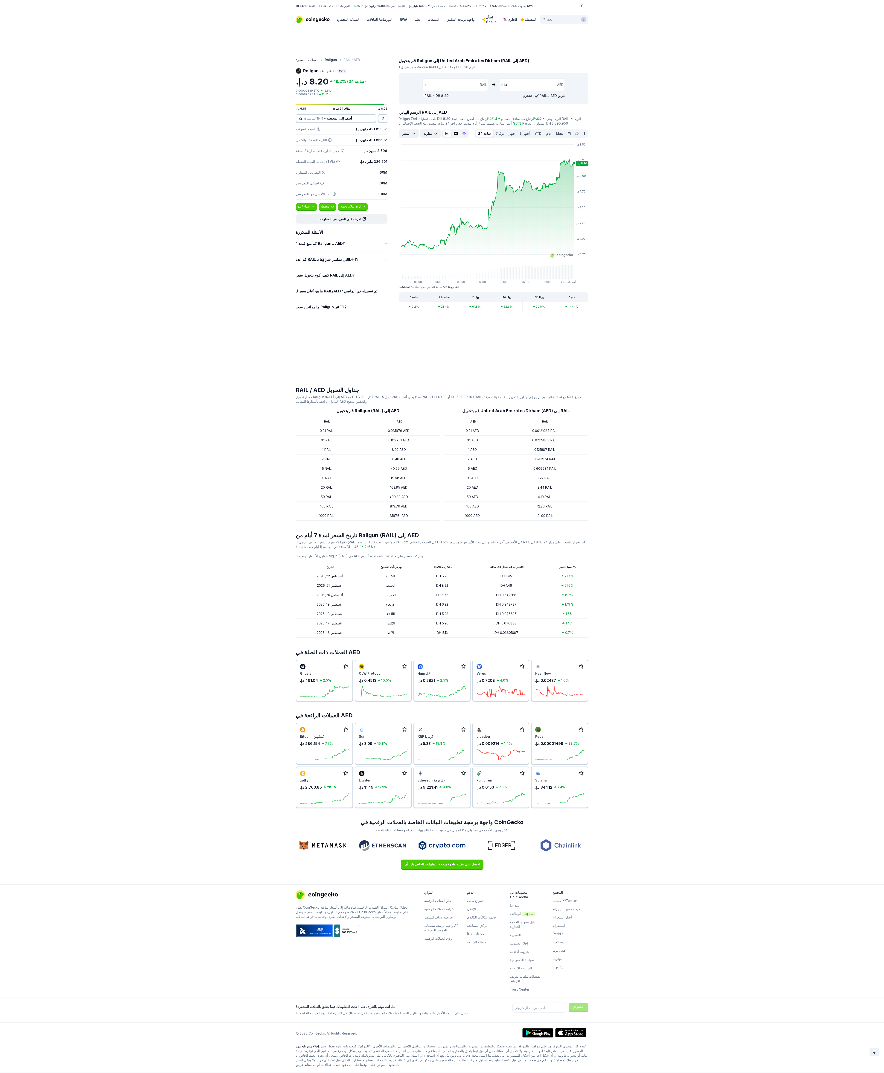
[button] (341, 219)
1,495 (322, 6)
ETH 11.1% (479, 6)
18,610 (300, 6)
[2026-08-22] (569, 133)
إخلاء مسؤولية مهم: (308, 1046)
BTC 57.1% (464, 6)
